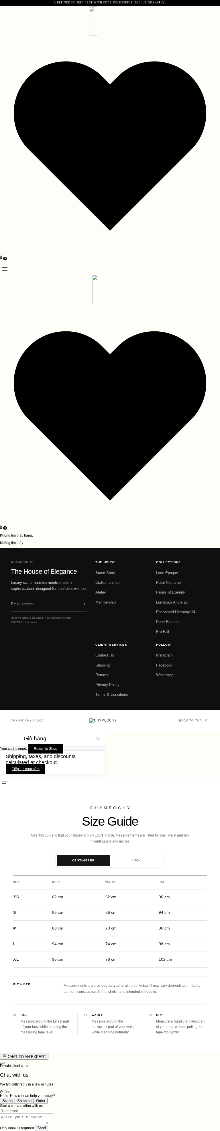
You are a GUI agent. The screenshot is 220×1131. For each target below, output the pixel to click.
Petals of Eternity (170, 592)
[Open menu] (5, 269)
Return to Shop (45, 749)
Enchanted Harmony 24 (175, 612)
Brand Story (105, 573)
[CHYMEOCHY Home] (110, 720)
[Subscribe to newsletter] (83, 604)
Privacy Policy (107, 685)
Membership (105, 602)
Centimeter (83, 860)
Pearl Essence (168, 622)
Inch (136, 860)
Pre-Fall (162, 631)
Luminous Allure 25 (172, 602)
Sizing (7, 1101)
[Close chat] (2, 1063)
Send (41, 1128)
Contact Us (104, 655)
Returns (101, 675)
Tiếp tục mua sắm (26, 769)
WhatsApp (164, 675)
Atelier (100, 592)
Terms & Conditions (111, 694)
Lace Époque (167, 573)
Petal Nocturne (168, 582)
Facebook (164, 665)
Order (40, 1101)
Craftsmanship (107, 582)
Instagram (164, 655)
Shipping (102, 665)
